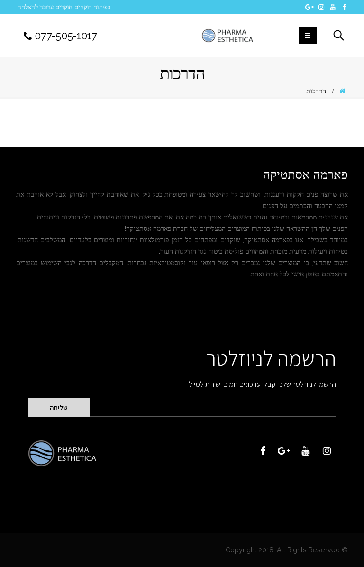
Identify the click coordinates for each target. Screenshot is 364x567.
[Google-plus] (283, 450)
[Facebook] (345, 7)
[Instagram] (322, 7)
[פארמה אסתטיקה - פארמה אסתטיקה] (227, 35)
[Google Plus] (310, 7)
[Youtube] (333, 7)
